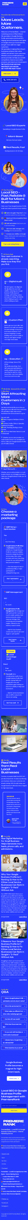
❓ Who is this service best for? (12, 1006)
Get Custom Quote (12, 640)
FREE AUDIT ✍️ (8, 74)
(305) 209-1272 (12, 80)
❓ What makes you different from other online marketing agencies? (13, 1012)
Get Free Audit (11, 703)
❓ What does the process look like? (12, 1025)
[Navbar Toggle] (25, 3)
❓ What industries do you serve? (13, 1048)
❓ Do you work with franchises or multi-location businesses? (13, 1033)
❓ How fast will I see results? (11, 1019)
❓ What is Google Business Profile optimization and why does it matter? (14, 999)
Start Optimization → (13, 579)
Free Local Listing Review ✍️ (13, 244)
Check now (13, 1078)
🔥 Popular (10, 651)
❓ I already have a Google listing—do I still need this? (13, 1041)
